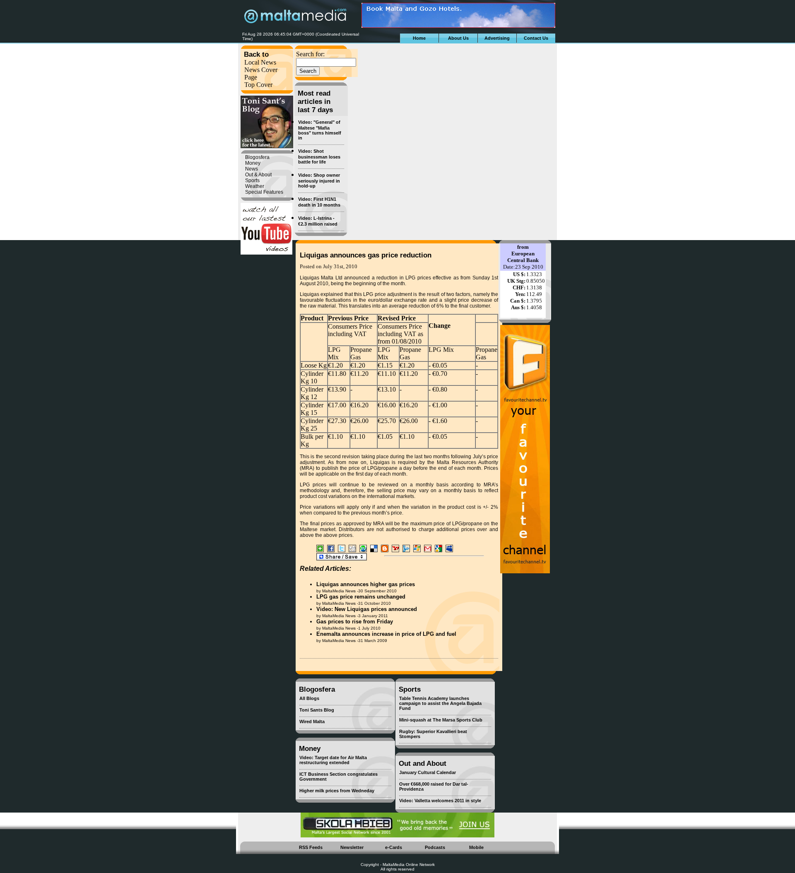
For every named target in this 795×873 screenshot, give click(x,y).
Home (419, 38)
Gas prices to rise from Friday (354, 621)
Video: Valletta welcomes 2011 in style (440, 800)
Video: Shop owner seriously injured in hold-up (319, 180)
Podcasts (435, 847)
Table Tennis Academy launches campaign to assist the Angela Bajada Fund (440, 703)
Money (252, 163)
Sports (252, 180)
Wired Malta (312, 721)
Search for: (310, 54)
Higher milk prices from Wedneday (336, 790)
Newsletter (352, 847)
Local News (260, 62)
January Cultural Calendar (427, 772)
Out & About (258, 175)
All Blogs (309, 698)
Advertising (497, 38)
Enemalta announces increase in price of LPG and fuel (386, 634)
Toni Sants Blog (316, 709)
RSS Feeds (311, 847)
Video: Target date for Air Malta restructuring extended (333, 760)
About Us (458, 38)
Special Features (264, 192)
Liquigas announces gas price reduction (365, 255)
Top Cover (258, 84)
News (251, 169)
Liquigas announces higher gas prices (365, 584)
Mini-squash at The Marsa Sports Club (440, 719)
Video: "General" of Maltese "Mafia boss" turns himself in (319, 130)
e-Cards (393, 847)
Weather (254, 186)
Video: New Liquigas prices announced (366, 609)
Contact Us (536, 38)
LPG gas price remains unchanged (360, 597)
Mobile (476, 847)
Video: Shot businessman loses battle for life (319, 156)
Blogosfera (257, 157)
